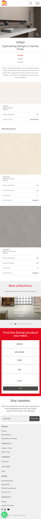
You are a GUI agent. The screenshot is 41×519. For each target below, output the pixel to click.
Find (20, 388)
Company (5, 461)
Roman (4, 431)
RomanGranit (6, 435)
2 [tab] (13, 324)
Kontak (4, 502)
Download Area (7, 481)
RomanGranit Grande (9, 438)
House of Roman (7, 505)
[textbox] (20, 344)
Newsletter (5, 484)
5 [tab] (20, 324)
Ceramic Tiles (6, 448)
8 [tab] (28, 324)
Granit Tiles (5, 452)
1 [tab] (10, 324)
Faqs (3, 471)
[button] (4, 515)
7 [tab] (25, 324)
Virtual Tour (5, 492)
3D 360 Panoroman (8, 488)
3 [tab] (15, 324)
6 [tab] (23, 324)
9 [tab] (30, 324)
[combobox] (20, 344)
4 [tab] (18, 324)
